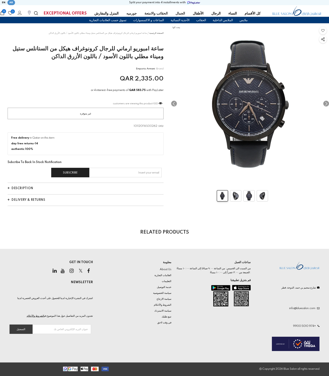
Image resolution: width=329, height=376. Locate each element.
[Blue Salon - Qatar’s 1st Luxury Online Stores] (296, 11)
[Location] (29, 14)
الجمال (180, 13)
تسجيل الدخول (19, 14)
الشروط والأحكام (35, 316)
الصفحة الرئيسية (156, 33)
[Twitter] (80, 271)
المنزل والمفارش (106, 13)
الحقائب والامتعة (156, 13)
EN (4, 2)
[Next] (326, 103)
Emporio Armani (145, 68)
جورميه (131, 13)
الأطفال (198, 13)
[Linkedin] (54, 271)
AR (11, 2)
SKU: (161, 126)
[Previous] (174, 103)
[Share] (323, 39)
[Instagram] (71, 271)
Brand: (160, 68)
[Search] (36, 13)
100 (155, 104)
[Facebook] (88, 271)
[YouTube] (62, 271)
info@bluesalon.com (302, 308)
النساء (232, 13)
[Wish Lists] (323, 30)
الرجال (216, 13)
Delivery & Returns (28, 200)
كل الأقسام (253, 13)
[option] (250, 103)
